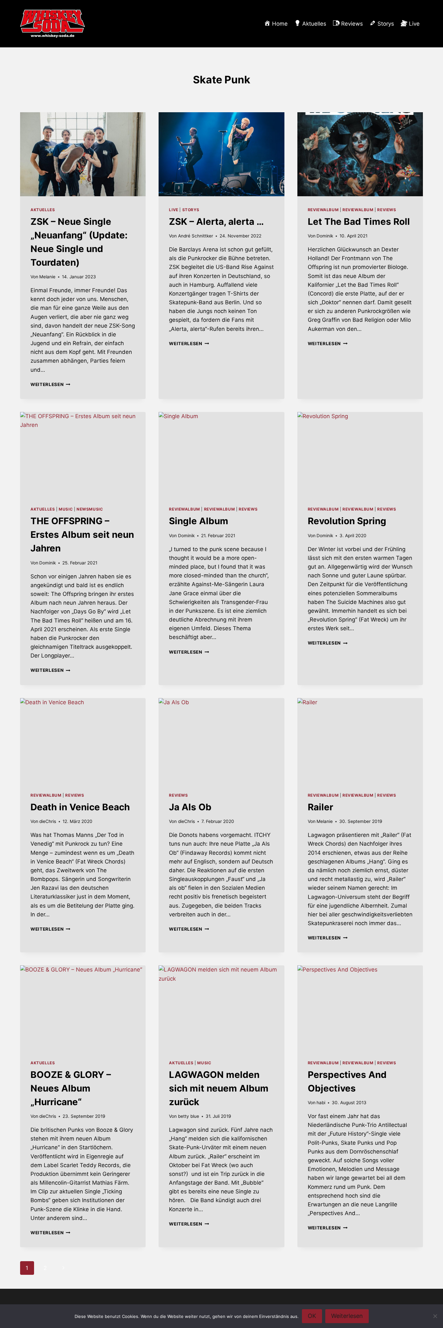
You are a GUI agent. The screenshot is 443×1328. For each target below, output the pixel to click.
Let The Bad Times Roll (359, 221)
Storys (191, 209)
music (66, 509)
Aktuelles (42, 209)
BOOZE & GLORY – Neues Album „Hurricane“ (70, 1088)
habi (321, 1102)
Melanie (47, 276)
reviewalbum (323, 209)
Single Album (198, 520)
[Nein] (435, 1316)
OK (312, 1315)
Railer (320, 807)
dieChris (47, 821)
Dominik (325, 235)
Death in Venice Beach (80, 807)
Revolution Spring (347, 520)
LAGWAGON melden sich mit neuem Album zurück (219, 1088)
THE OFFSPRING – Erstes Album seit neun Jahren (82, 534)
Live (173, 209)
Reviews (386, 209)
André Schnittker (195, 235)
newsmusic (90, 509)
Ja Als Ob (190, 807)
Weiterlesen (50, 384)
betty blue (188, 1116)
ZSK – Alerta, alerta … (216, 221)
